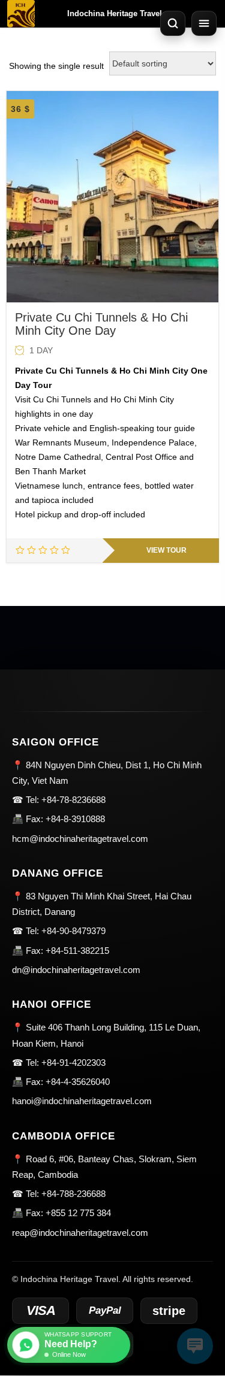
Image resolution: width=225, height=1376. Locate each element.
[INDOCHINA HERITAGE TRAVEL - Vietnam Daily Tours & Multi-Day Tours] (21, 14)
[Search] (172, 23)
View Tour (166, 550)
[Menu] (204, 23)
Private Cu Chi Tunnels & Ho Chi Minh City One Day (101, 324)
